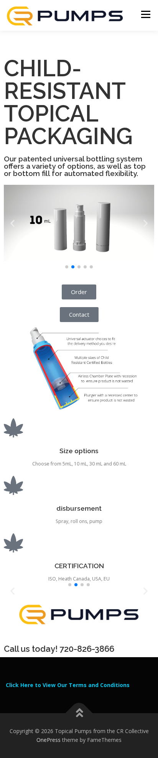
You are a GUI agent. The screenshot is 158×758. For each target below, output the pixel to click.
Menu (145, 14)
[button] (12, 223)
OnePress (48, 739)
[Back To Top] (79, 713)
